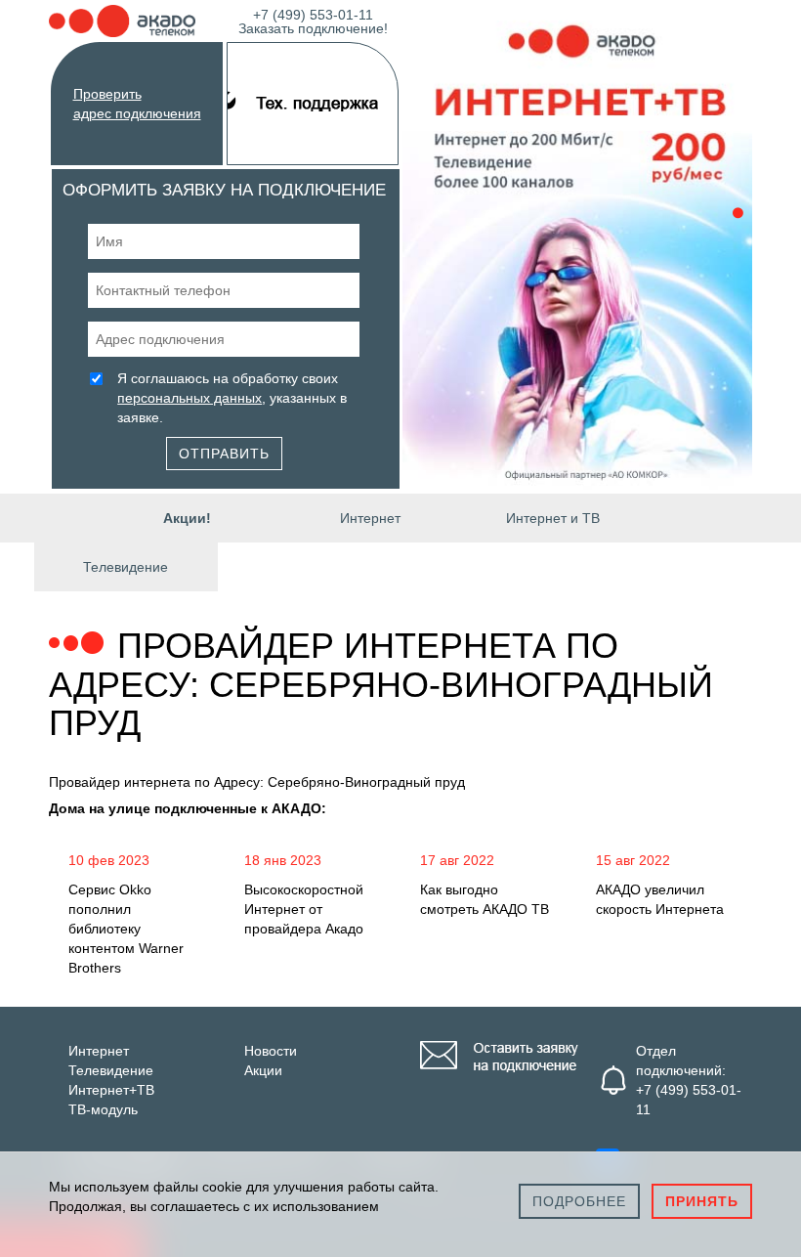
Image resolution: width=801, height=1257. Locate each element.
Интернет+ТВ (111, 1090)
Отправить (224, 453)
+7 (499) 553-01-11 (313, 20)
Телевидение (125, 567)
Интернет (370, 518)
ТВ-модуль (103, 1109)
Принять (701, 1201)
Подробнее (579, 1201)
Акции (263, 1070)
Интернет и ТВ (553, 518)
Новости (270, 1051)
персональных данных (189, 398)
